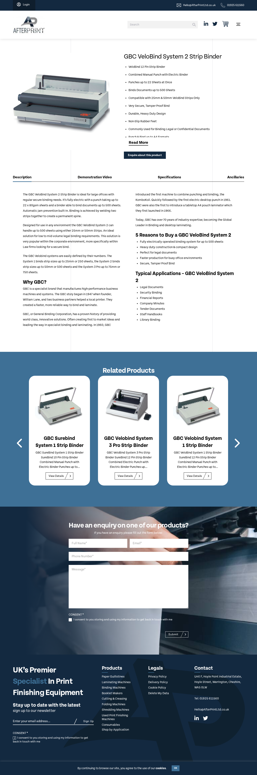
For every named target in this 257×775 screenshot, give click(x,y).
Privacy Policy (157, 676)
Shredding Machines (115, 709)
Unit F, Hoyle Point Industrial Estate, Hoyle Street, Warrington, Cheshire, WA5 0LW (218, 682)
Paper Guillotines (113, 676)
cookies (161, 768)
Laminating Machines (116, 682)
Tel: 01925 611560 (206, 698)
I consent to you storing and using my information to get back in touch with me (122, 619)
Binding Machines (113, 687)
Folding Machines (113, 704)
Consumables (111, 725)
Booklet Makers (112, 693)
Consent (76, 614)
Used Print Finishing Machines (115, 717)
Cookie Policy (157, 687)
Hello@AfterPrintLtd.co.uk (211, 709)
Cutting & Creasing (114, 698)
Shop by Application (115, 729)
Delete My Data (158, 693)
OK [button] (175, 768)
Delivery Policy (158, 682)
